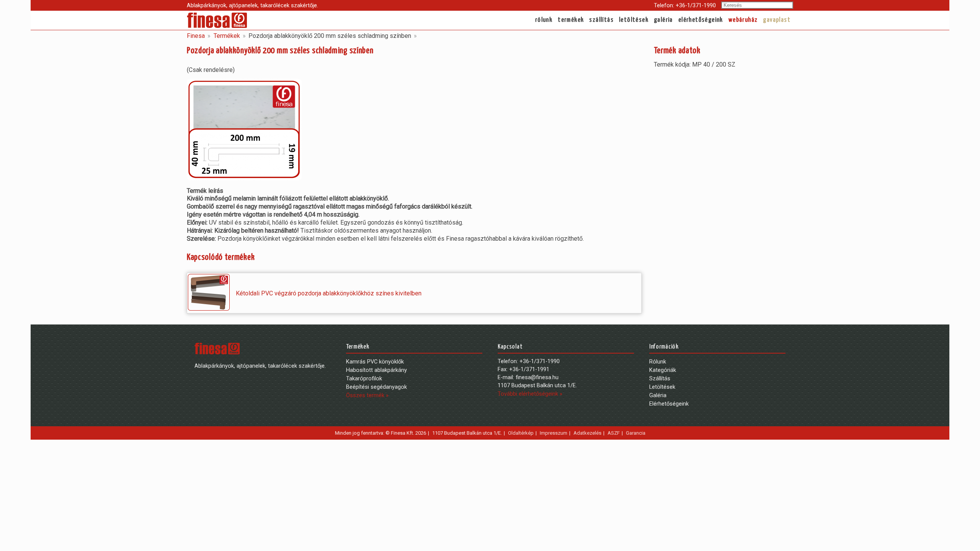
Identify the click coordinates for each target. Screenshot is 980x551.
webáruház (743, 20)
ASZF (614, 433)
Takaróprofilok (364, 378)
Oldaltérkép (521, 433)
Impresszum (553, 433)
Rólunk (543, 20)
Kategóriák (662, 370)
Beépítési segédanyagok (376, 387)
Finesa (196, 35)
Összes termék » (367, 395)
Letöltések (633, 20)
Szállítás (601, 20)
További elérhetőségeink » (530, 394)
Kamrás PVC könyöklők (375, 362)
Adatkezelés (587, 433)
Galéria (663, 20)
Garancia (635, 433)
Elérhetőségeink (700, 20)
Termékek (571, 20)
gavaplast (777, 20)
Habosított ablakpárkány (376, 370)
